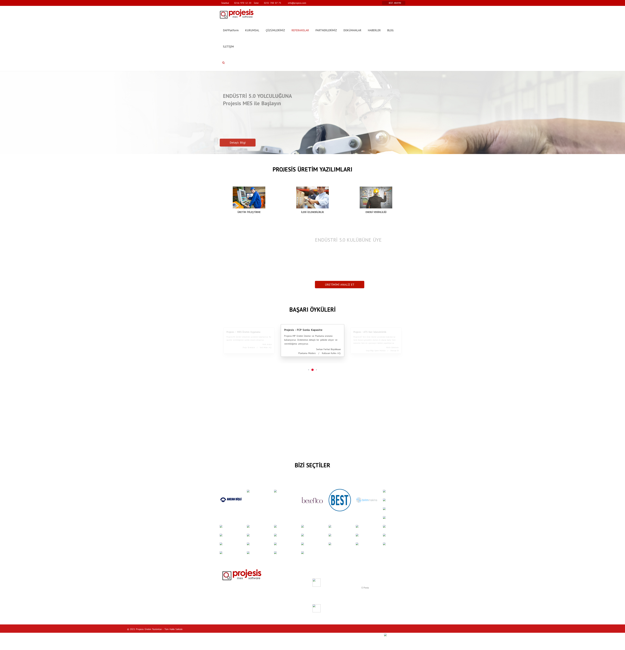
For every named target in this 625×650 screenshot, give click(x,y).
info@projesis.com (296, 2)
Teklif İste (273, 589)
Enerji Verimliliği (277, 585)
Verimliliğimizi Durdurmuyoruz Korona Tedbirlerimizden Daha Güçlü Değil (339, 610)
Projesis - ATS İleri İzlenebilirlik (369, 332)
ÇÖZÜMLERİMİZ (275, 30)
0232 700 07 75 (272, 2)
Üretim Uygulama (277, 577)
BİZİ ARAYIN (395, 2)
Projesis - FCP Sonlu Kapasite (303, 330)
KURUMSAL (252, 30)
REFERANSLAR (300, 30)
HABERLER (374, 30)
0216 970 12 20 (242, 2)
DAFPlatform (231, 30)
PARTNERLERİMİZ (326, 30)
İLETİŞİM (228, 46)
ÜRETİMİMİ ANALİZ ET (339, 284)
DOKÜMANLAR (352, 30)
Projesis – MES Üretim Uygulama (243, 332)
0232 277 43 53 (230, 602)
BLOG (390, 30)
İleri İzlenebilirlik (277, 581)
